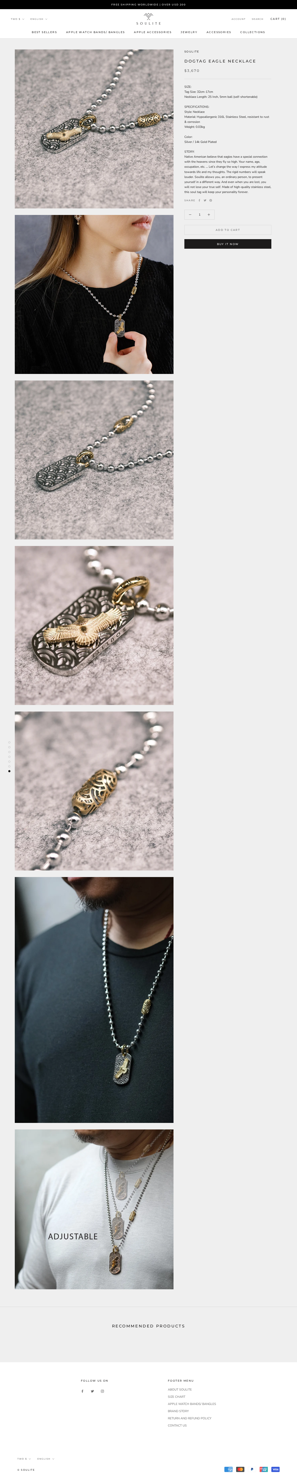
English (36, 19)
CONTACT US (177, 1425)
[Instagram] (102, 1391)
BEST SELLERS (44, 32)
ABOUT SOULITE (180, 1390)
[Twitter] (205, 200)
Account (239, 19)
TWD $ (15, 19)
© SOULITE (26, 1469)
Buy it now (228, 244)
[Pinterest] (210, 200)
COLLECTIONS (252, 32)
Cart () (278, 18)
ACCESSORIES (219, 32)
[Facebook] (199, 200)
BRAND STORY (178, 1411)
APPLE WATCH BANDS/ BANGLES (95, 32)
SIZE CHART (176, 1397)
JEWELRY (189, 32)
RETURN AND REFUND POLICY (189, 1418)
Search (258, 19)
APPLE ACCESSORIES (153, 32)
